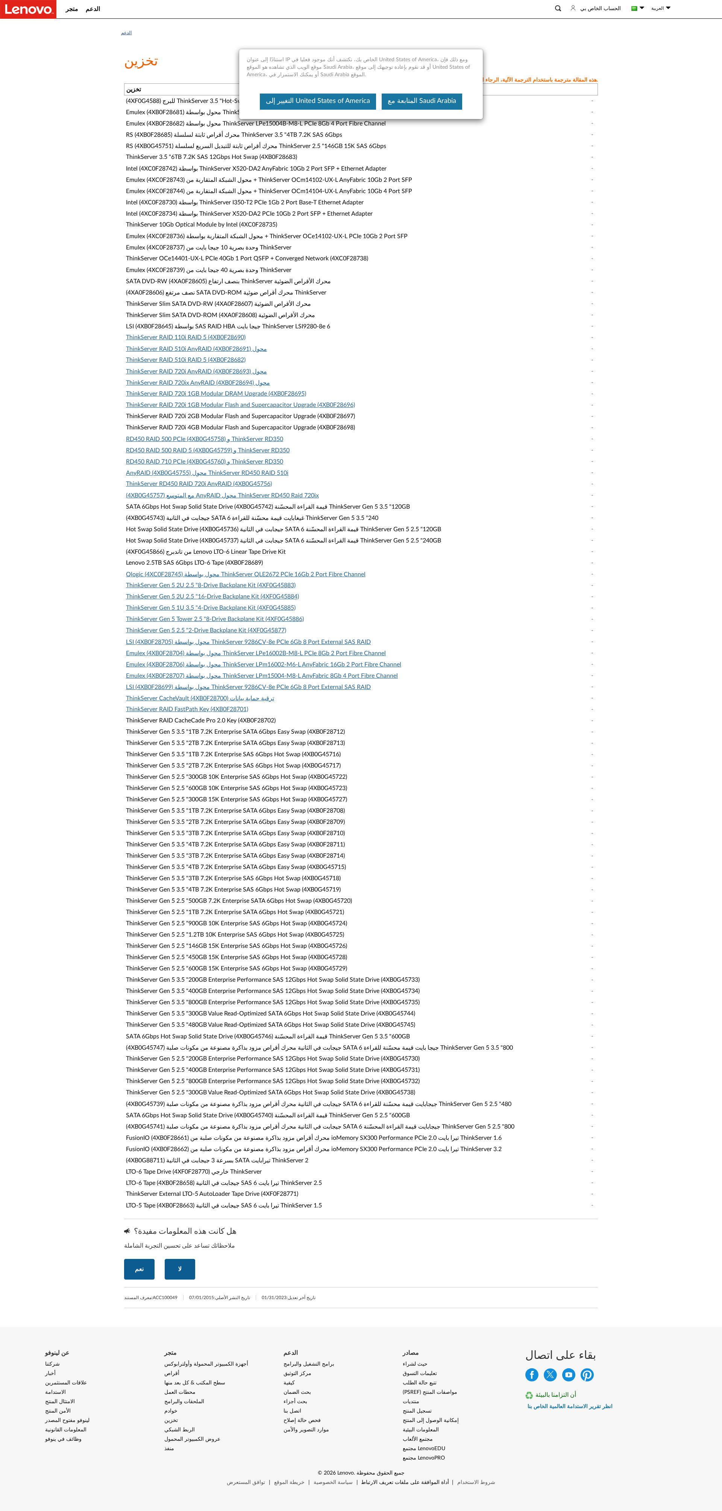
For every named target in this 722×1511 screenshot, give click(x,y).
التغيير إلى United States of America (318, 101)
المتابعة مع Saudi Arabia (422, 101)
